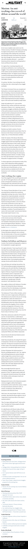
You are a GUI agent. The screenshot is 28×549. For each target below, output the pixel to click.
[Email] (15, 451)
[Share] (13, 451)
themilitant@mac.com (14, 546)
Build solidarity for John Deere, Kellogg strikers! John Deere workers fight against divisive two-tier (14, 463)
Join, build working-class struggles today (12, 508)
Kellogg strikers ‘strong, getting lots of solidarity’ (14, 467)
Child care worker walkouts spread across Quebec (14, 523)
